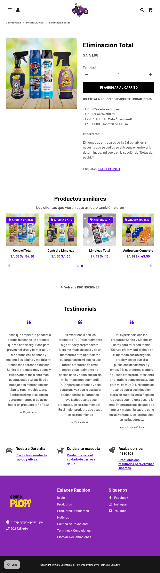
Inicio (61, 497)
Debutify (115, 564)
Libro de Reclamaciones (74, 537)
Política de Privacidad (72, 524)
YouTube (120, 511)
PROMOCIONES (35, 22)
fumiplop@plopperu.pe (26, 522)
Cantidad (89, 67)
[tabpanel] (138, 236)
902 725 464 (19, 528)
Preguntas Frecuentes (73, 511)
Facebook (121, 497)
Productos (64, 504)
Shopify (93, 564)
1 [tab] (78, 266)
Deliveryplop (13, 22)
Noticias (63, 517)
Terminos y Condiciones (74, 530)
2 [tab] (82, 266)
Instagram (121, 504)
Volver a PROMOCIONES (81, 287)
